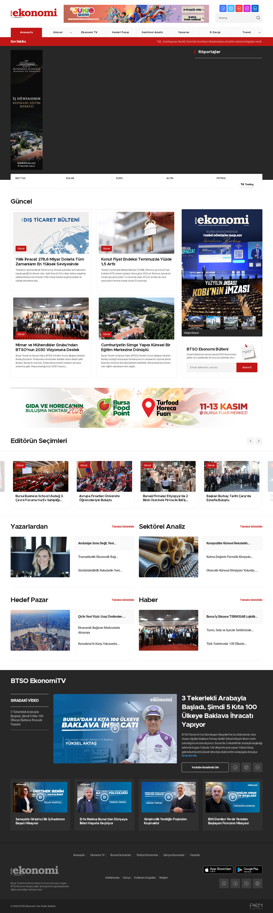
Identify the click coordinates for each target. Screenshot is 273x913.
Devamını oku (189, 755)
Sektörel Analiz (152, 32)
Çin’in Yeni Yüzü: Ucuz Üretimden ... (101, 616)
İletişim (163, 877)
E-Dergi (215, 32)
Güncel (58, 32)
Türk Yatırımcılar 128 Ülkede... (226, 644)
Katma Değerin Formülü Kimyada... (229, 557)
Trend (246, 32)
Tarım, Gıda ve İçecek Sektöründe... (230, 630)
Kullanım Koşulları (145, 877)
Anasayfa (26, 32)
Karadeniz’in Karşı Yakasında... (99, 644)
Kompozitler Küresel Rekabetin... (228, 543)
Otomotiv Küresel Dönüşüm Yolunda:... (232, 570)
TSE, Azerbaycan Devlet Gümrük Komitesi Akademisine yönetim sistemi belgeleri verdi (183, 41)
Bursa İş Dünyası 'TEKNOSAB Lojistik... (232, 616)
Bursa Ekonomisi (120, 855)
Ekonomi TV (89, 32)
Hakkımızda (112, 877)
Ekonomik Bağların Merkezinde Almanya (99, 630)
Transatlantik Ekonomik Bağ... (98, 557)
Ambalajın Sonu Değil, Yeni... (97, 543)
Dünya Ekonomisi (173, 855)
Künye (127, 877)
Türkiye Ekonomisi (147, 855)
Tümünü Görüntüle (123, 526)
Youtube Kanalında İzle (205, 767)
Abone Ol (246, 367)
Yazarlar (183, 32)
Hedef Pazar (120, 32)
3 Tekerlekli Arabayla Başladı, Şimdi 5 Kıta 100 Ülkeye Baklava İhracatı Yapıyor (27, 718)
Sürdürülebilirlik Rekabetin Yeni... (100, 570)
